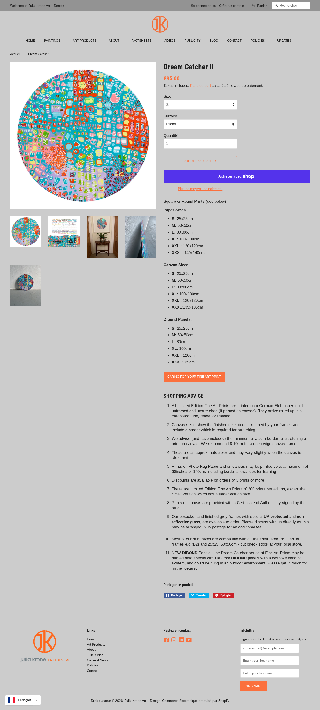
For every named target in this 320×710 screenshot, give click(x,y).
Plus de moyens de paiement (200, 189)
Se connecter (201, 5)
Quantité (171, 135)
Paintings (52, 40)
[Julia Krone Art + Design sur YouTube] (189, 640)
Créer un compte (231, 5)
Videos (169, 40)
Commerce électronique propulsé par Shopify (195, 701)
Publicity (193, 40)
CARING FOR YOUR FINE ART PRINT (194, 376)
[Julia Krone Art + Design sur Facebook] (166, 640)
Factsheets (142, 40)
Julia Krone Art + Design (142, 701)
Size (167, 96)
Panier (262, 5)
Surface (170, 116)
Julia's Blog (95, 655)
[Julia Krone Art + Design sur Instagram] (173, 640)
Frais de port (200, 86)
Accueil (15, 54)
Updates (284, 40)
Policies (258, 40)
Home (30, 40)
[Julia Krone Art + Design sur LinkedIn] (181, 640)
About (114, 40)
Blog (214, 40)
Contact (234, 40)
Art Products (85, 40)
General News (97, 660)
